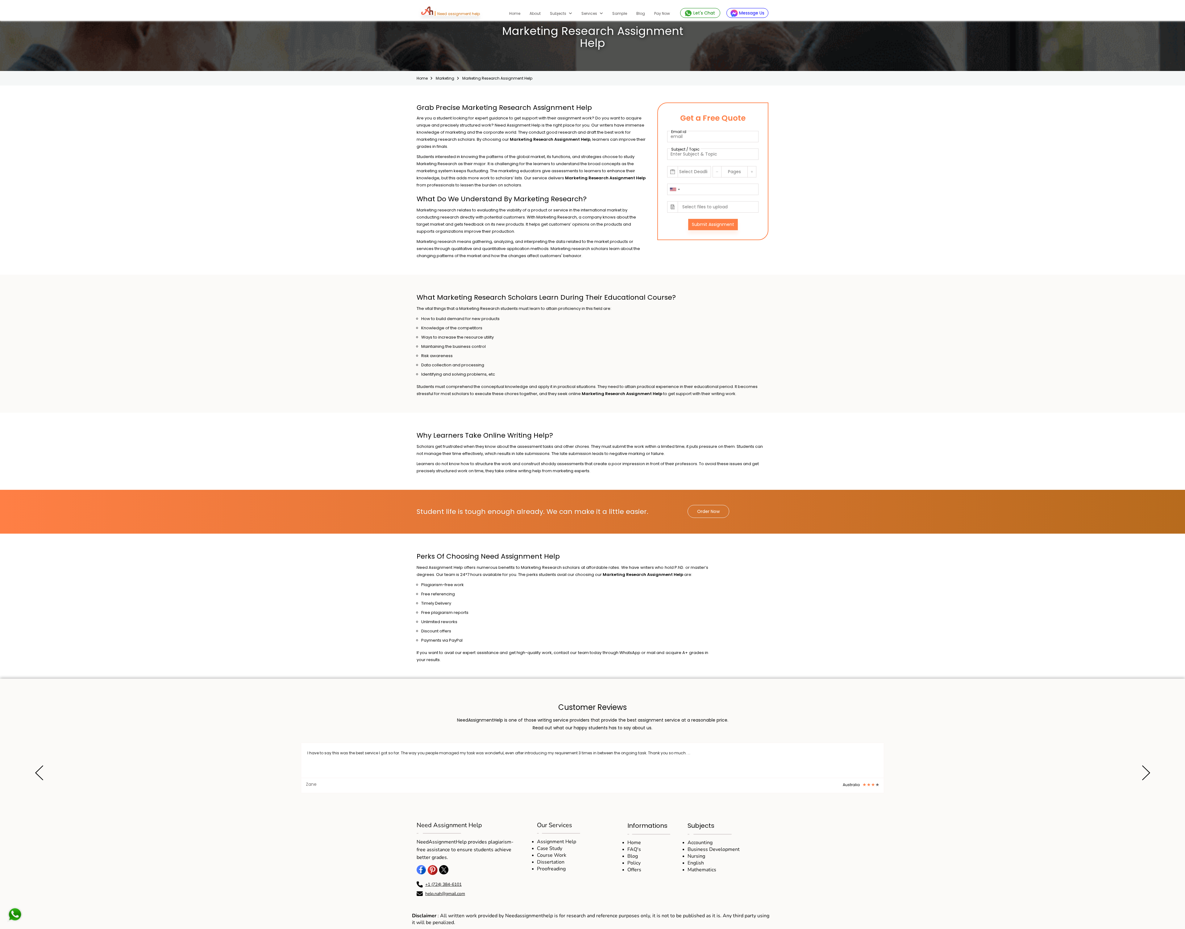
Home (517, 13)
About (535, 13)
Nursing (696, 856)
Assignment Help (556, 841)
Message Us (751, 13)
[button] (39, 774)
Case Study (549, 848)
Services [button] (589, 13)
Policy (634, 863)
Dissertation (550, 862)
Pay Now (662, 13)
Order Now (708, 511)
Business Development (714, 849)
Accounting (700, 842)
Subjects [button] (558, 13)
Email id (678, 131)
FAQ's (634, 849)
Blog (640, 13)
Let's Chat (704, 13)
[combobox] (674, 189)
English (696, 863)
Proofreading (551, 868)
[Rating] (872, 785)
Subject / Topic (685, 149)
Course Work (551, 855)
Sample (619, 13)
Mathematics (702, 869)
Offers (634, 869)
